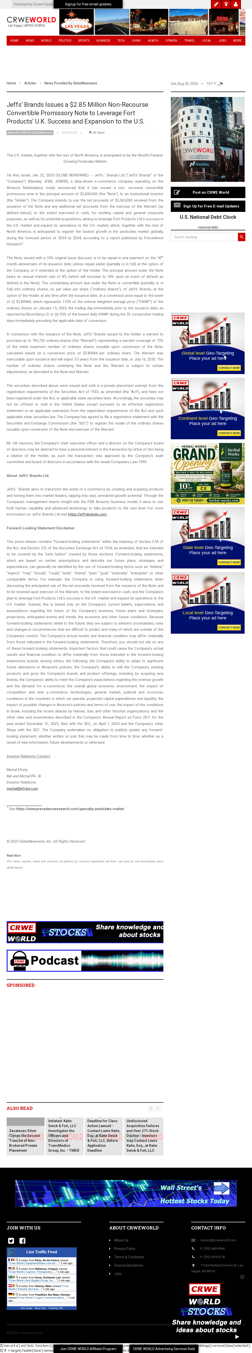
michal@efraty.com (22, 789)
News (30, 40)
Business (103, 40)
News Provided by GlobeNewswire (71, 83)
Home (14, 40)
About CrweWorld (134, 1228)
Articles (30, 83)
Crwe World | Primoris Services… (38, 1287)
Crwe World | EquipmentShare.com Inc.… (34, 1263)
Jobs (222, 40)
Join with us (23, 1228)
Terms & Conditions (129, 1257)
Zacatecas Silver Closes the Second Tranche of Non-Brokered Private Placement (24, 1140)
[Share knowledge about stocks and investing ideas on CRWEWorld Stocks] (96, 932)
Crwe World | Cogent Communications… (42, 1297)
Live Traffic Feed (41, 1252)
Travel (189, 40)
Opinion (171, 40)
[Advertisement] (96, 902)
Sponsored (21, 985)
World (46, 40)
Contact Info (208, 1228)
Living (136, 40)
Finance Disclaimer (128, 1265)
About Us (121, 1240)
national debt (208, 227)
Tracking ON (55, 1308)
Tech (121, 40)
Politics (65, 40)
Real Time (40, 1308)
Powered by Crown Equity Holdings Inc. (44, 4)
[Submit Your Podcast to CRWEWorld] (96, 960)
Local (206, 40)
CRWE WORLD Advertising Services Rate (164, 1349)
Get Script (26, 1308)
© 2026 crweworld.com (25, 1333)
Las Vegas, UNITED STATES (26, 25)
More (237, 40)
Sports (83, 40)
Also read (20, 1108)
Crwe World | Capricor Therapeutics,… (32, 1271)
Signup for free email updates (88, 4)
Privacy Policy (124, 1249)
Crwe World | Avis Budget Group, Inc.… (33, 1280)
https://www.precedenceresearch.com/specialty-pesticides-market (70, 809)
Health (153, 40)
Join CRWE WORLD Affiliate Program (88, 1349)
